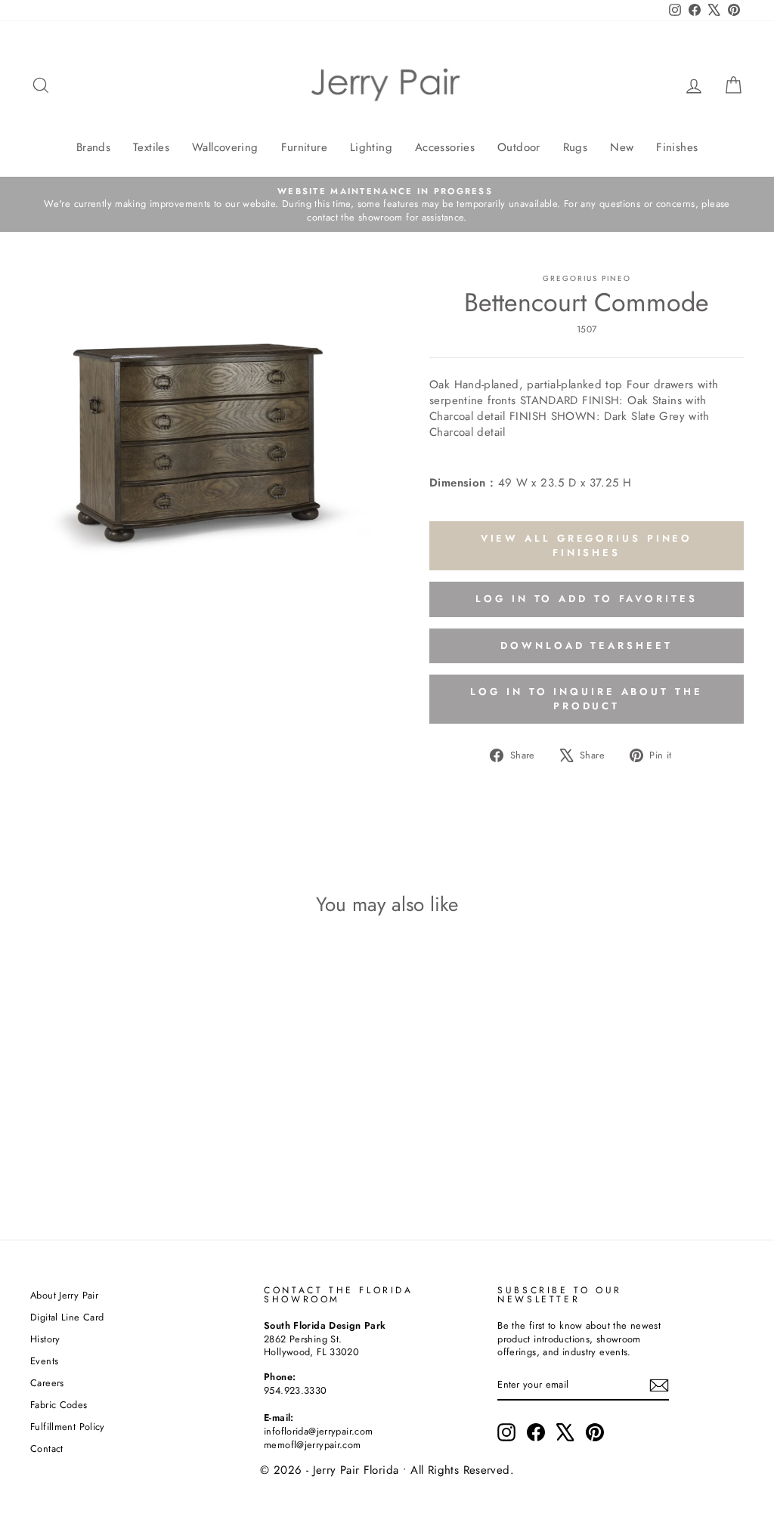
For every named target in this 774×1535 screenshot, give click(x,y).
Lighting (371, 147)
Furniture (304, 147)
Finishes (677, 147)
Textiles (151, 147)
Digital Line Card (67, 1317)
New (621, 147)
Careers (47, 1383)
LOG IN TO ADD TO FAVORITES (586, 598)
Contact (46, 1448)
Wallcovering (225, 147)
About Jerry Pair (64, 1295)
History (45, 1339)
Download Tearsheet (586, 645)
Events (44, 1361)
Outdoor (518, 147)
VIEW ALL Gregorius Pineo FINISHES (587, 545)
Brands (93, 147)
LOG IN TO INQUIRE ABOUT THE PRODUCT (586, 698)
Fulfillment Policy (67, 1426)
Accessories (445, 147)
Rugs (575, 147)
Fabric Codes (59, 1405)
